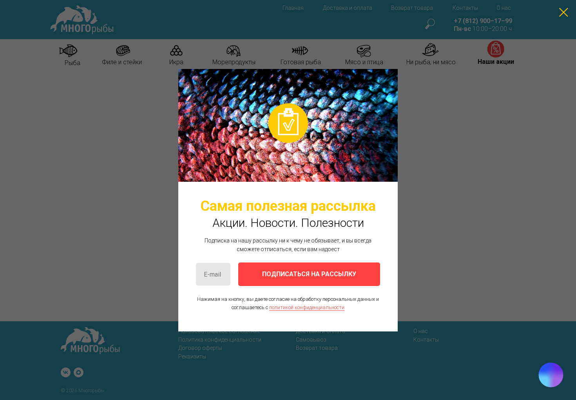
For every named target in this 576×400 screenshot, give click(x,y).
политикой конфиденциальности (306, 307)
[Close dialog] (563, 12)
